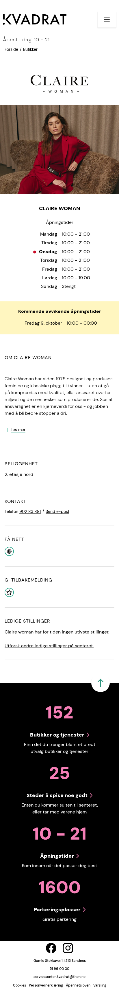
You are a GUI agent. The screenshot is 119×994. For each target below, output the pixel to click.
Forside (11, 49)
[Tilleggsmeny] (107, 19)
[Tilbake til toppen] (100, 683)
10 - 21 (26, 39)
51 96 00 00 (59, 968)
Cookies (19, 985)
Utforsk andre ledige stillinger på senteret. (49, 646)
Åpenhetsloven (78, 985)
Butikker (30, 49)
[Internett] (9, 551)
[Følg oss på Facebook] (51, 948)
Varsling (99, 985)
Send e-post (57, 511)
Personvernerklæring (46, 985)
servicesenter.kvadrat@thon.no (59, 976)
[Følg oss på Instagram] (68, 948)
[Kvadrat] (34, 19)
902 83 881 (30, 511)
